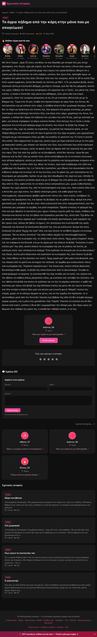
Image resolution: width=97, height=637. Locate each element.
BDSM (39, 620)
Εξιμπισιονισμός (84, 620)
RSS (66, 627)
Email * (52, 385)
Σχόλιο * (8, 394)
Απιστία (73, 620)
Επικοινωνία (34, 627)
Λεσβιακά (59, 620)
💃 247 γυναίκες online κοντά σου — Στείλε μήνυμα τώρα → (48, 634)
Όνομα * (8, 385)
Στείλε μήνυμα (48, 340)
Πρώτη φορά (30, 620)
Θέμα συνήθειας (13, 498)
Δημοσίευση (12, 410)
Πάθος (12, 12)
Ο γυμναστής (11, 580)
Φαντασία (48, 623)
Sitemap (60, 627)
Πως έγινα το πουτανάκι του (20, 553)
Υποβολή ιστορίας (48, 627)
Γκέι (66, 620)
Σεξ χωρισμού (12, 525)
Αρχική (5, 12)
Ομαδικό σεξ (48, 620)
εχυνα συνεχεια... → (85, 424)
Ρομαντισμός (11, 620)
